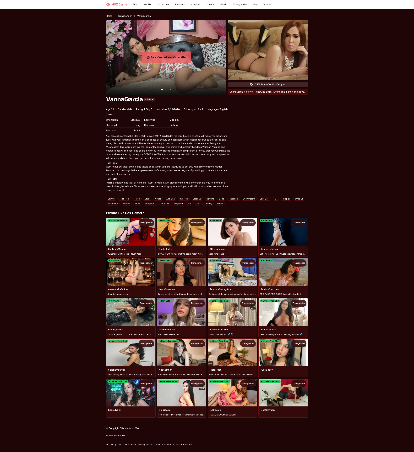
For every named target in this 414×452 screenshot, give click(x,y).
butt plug (184, 199)
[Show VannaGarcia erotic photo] (162, 89)
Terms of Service (162, 444)
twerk (220, 203)
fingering (233, 199)
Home (109, 16)
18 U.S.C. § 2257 (113, 444)
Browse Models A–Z (115, 435)
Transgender (240, 4)
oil (275, 199)
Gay (255, 4)
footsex (165, 203)
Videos (267, 4)
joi (189, 203)
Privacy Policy (145, 444)
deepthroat (150, 203)
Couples (195, 4)
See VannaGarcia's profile (171, 58)
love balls (265, 199)
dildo (221, 199)
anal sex (170, 199)
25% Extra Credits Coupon (272, 85)
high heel (124, 199)
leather (111, 199)
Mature (210, 4)
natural (158, 199)
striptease (113, 203)
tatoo (137, 199)
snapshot (178, 203)
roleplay (286, 199)
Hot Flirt (148, 4)
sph (197, 203)
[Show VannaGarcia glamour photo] (170, 89)
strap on (299, 199)
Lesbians (180, 4)
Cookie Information (182, 444)
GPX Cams (117, 4)
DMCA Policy (130, 444)
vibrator (126, 203)
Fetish (223, 4)
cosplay (208, 203)
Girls (135, 4)
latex (147, 199)
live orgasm (249, 199)
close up (197, 199)
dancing (210, 199)
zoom (138, 203)
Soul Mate (163, 4)
